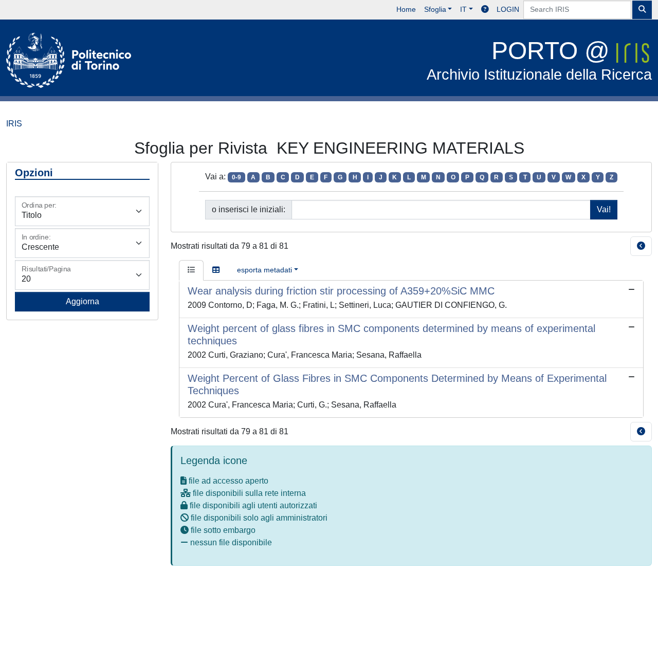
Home (406, 9)
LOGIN (508, 9)
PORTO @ (539, 60)
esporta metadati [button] (264, 270)
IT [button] (463, 9)
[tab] (191, 270)
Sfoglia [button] (435, 9)
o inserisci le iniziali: (248, 209)
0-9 (236, 177)
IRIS (14, 123)
